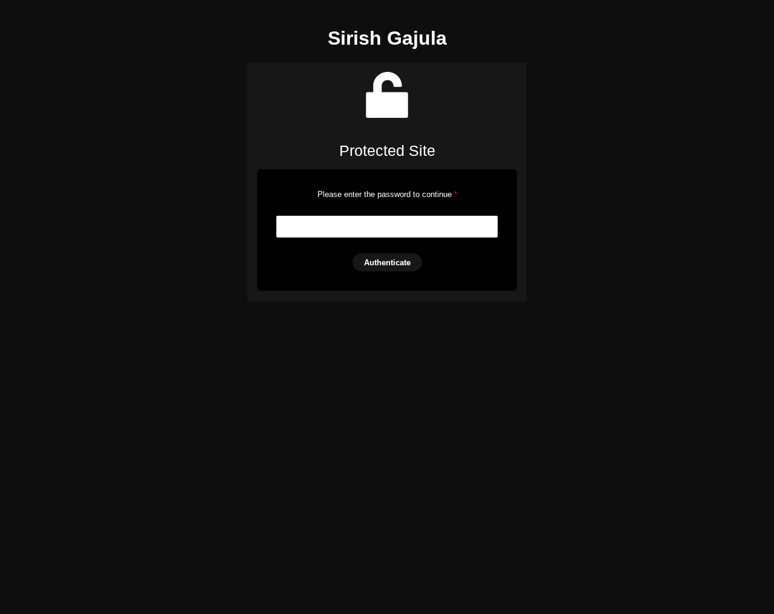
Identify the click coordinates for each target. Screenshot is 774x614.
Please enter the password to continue (387, 194)
